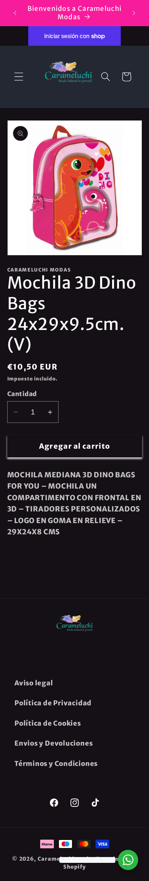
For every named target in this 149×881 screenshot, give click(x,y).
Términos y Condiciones (56, 763)
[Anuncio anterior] (15, 13)
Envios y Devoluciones (53, 743)
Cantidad (22, 394)
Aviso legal (33, 683)
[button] (18, 76)
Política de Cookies (47, 723)
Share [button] (28, 560)
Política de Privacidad (52, 703)
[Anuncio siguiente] (134, 13)
